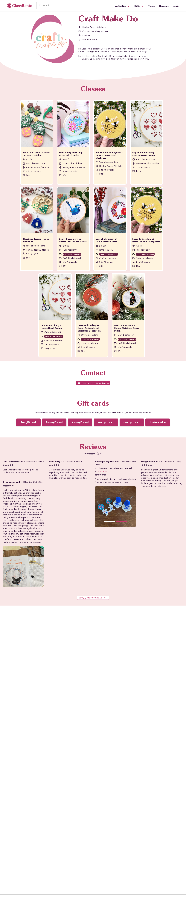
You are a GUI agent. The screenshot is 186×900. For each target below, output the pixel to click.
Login (176, 6)
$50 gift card (28, 422)
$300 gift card (105, 422)
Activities (121, 6)
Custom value (158, 422)
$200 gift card (80, 422)
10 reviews (101, 471)
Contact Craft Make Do (93, 383)
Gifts (137, 6)
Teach (151, 6)
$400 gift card (131, 422)
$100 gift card (54, 422)
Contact (164, 6)
